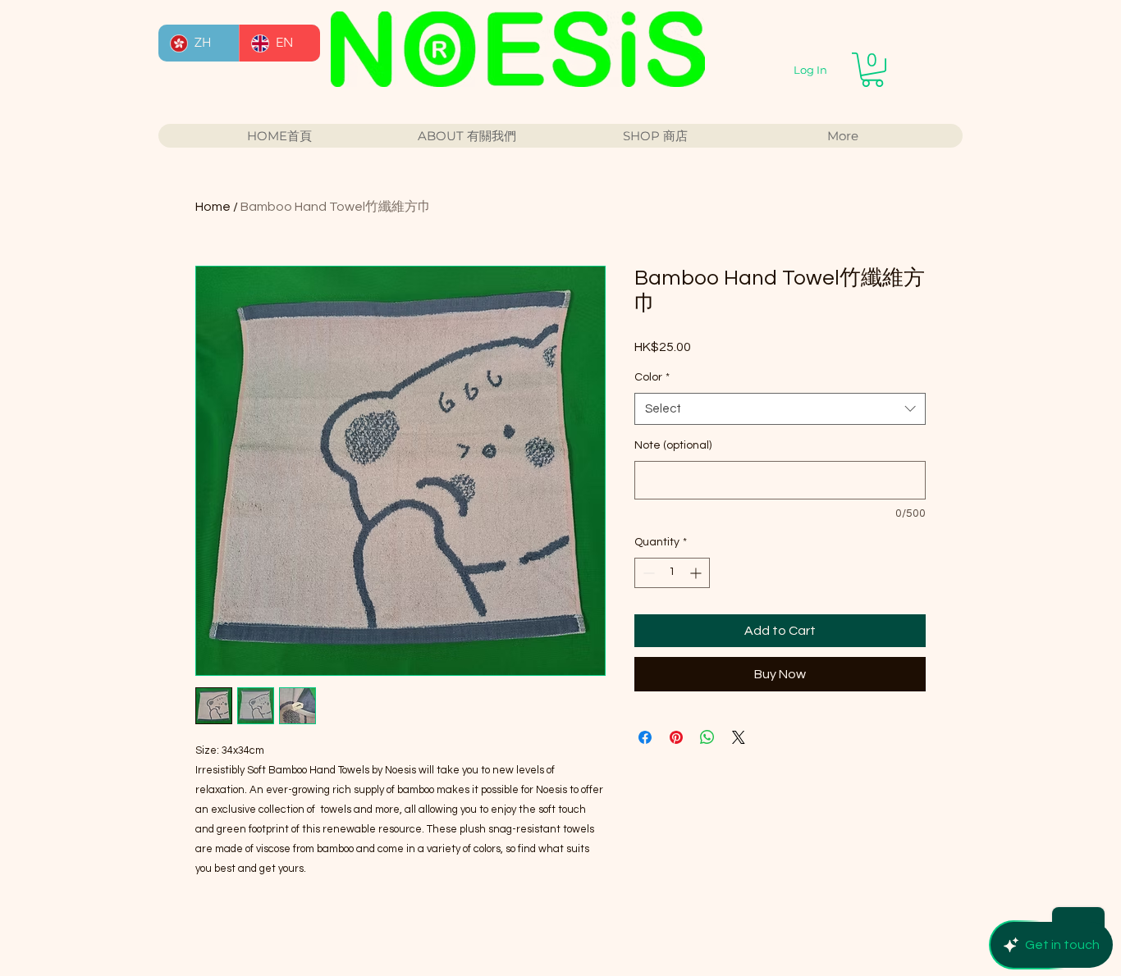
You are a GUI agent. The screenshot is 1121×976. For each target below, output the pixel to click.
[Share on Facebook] (645, 737)
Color (652, 377)
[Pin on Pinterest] (676, 737)
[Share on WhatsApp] (707, 737)
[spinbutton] (672, 573)
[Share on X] (738, 737)
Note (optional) (672, 445)
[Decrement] (647, 573)
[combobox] (780, 409)
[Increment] (697, 573)
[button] (872, 69)
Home (213, 206)
